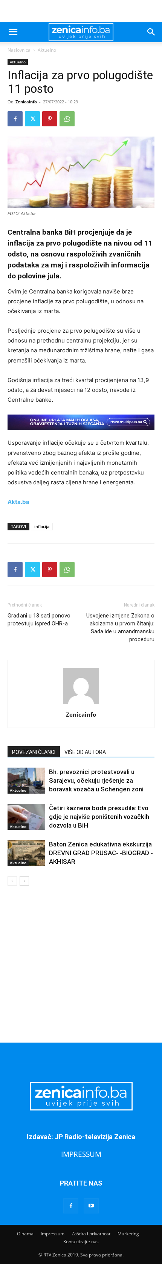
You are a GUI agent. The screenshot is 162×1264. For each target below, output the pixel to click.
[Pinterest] (49, 118)
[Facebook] (15, 118)
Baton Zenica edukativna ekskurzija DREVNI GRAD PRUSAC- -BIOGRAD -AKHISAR (101, 852)
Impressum (52, 1233)
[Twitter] (32, 118)
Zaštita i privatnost (91, 1233)
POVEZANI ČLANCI (33, 752)
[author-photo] (81, 704)
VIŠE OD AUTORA (85, 752)
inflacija (41, 526)
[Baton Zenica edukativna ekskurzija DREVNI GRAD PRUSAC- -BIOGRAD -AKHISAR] (26, 853)
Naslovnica (19, 50)
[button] (13, 32)
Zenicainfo (26, 101)
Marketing (128, 1233)
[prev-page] (12, 881)
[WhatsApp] (67, 118)
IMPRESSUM (81, 1154)
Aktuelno (47, 50)
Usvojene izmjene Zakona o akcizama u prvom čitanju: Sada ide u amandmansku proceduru (120, 627)
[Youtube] (91, 1205)
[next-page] (24, 881)
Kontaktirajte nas (81, 1241)
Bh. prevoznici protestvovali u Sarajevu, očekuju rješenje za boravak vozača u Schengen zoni (96, 780)
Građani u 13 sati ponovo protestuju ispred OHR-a (39, 619)
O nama (25, 1233)
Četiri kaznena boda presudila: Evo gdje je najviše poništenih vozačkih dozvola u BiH (99, 816)
